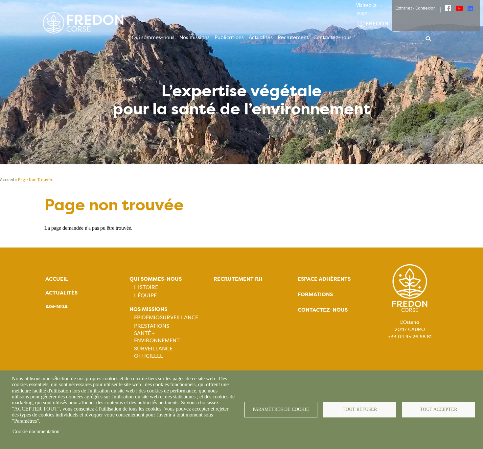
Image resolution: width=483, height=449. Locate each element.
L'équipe (145, 295)
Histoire (146, 287)
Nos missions (194, 37)
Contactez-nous (332, 37)
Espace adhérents (324, 278)
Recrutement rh (238, 278)
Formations (315, 294)
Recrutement (293, 37)
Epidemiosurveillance (166, 317)
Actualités (261, 37)
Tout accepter (438, 409)
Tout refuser (360, 409)
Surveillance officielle (153, 352)
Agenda (56, 306)
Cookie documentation (35, 431)
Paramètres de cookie (281, 409)
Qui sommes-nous (153, 37)
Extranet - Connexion (416, 8)
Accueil (7, 179)
